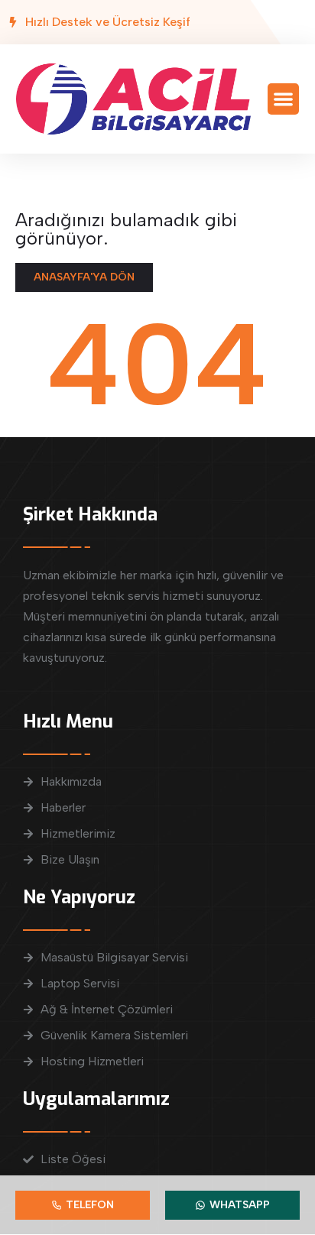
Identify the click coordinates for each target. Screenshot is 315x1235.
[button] (283, 99)
